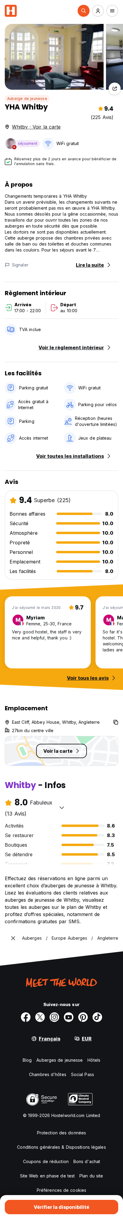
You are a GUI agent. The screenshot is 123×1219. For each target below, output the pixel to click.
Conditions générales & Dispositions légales (61, 1147)
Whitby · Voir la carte (36, 127)
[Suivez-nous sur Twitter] (40, 1017)
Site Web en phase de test (47, 1175)
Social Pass (82, 1074)
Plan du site (91, 1175)
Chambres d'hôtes (47, 1074)
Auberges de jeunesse (59, 1060)
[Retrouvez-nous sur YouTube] (68, 1017)
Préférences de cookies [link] (61, 1190)
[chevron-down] (62, 807)
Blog (27, 1060)
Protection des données (61, 1132)
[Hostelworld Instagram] (54, 1017)
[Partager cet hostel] (115, 89)
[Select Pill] (84, 11)
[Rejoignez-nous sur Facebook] (25, 1017)
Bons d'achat (86, 1161)
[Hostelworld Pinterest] (83, 1017)
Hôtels (93, 1060)
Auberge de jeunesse (27, 98)
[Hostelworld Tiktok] (97, 1017)
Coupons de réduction (46, 1161)
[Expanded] (13, 938)
